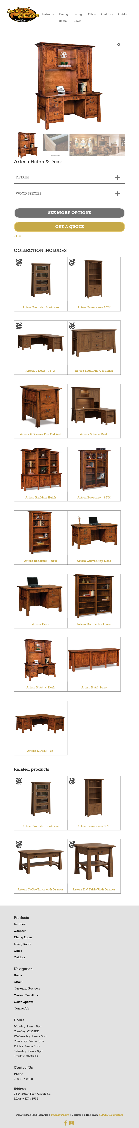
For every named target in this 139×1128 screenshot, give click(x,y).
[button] (119, 45)
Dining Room (63, 15)
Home (18, 975)
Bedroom (48, 14)
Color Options (23, 1002)
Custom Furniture (26, 995)
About (18, 982)
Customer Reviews (27, 988)
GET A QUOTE (69, 227)
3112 (17, 236)
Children (107, 14)
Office (92, 14)
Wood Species (28, 193)
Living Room (78, 15)
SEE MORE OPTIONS (69, 213)
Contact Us (21, 1008)
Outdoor (124, 14)
